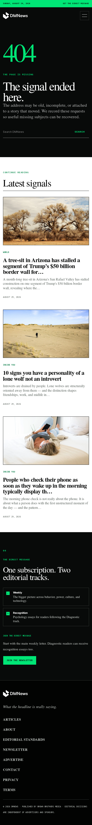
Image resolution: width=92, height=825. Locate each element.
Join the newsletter (20, 660)
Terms (9, 789)
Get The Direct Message (76, 3)
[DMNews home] (15, 15)
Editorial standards (24, 739)
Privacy (11, 779)
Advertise (13, 759)
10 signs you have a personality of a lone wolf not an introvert (43, 375)
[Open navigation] (84, 15)
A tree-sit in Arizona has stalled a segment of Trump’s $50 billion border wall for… (41, 266)
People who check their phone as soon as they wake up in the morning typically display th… (45, 485)
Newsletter (15, 749)
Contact (11, 769)
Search (80, 131)
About (9, 729)
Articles (12, 719)
